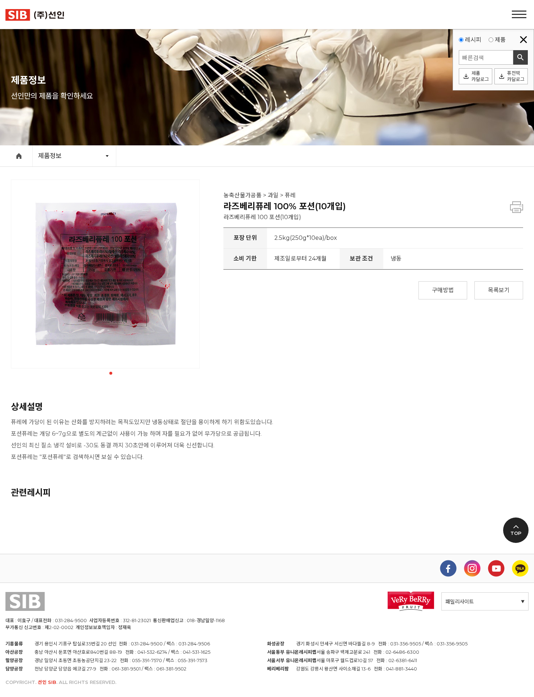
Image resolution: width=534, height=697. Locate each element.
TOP (515, 533)
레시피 (473, 39)
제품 (500, 39)
